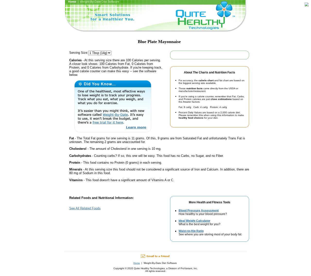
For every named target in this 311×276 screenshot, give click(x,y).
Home (136, 263)
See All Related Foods (85, 208)
